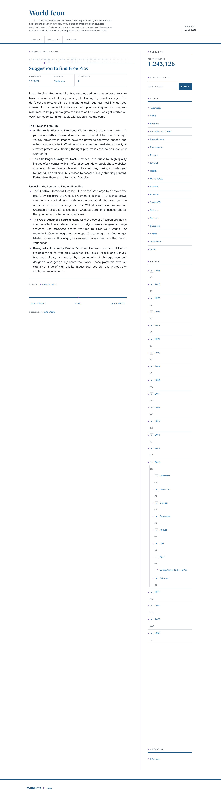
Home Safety (156, 178)
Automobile (155, 107)
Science (154, 210)
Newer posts (38, 303)
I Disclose (155, 758)
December (165, 475)
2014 (157, 434)
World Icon (47, 13)
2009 (157, 619)
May (162, 543)
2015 (157, 421)
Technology (155, 241)
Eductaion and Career (160, 131)
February (164, 578)
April (162, 557)
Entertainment (49, 284)
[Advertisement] (170, 696)
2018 (157, 380)
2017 (157, 393)
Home (78, 303)
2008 (157, 633)
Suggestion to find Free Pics (58, 68)
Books (153, 115)
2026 (157, 270)
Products (154, 194)
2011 (157, 592)
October (164, 502)
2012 (157, 462)
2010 (157, 605)
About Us (37, 40)
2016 (157, 407)
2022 (157, 325)
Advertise (70, 40)
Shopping (155, 226)
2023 (157, 311)
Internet (154, 186)
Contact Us (53, 40)
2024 (157, 298)
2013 (157, 448)
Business (154, 123)
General (154, 163)
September (165, 516)
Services (154, 218)
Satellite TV (155, 202)
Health (153, 170)
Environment (156, 147)
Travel (153, 249)
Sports (153, 233)
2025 (157, 284)
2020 (157, 352)
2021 (157, 339)
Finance (154, 155)
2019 (157, 366)
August (163, 529)
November (165, 489)
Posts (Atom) (49, 312)
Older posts (118, 303)
